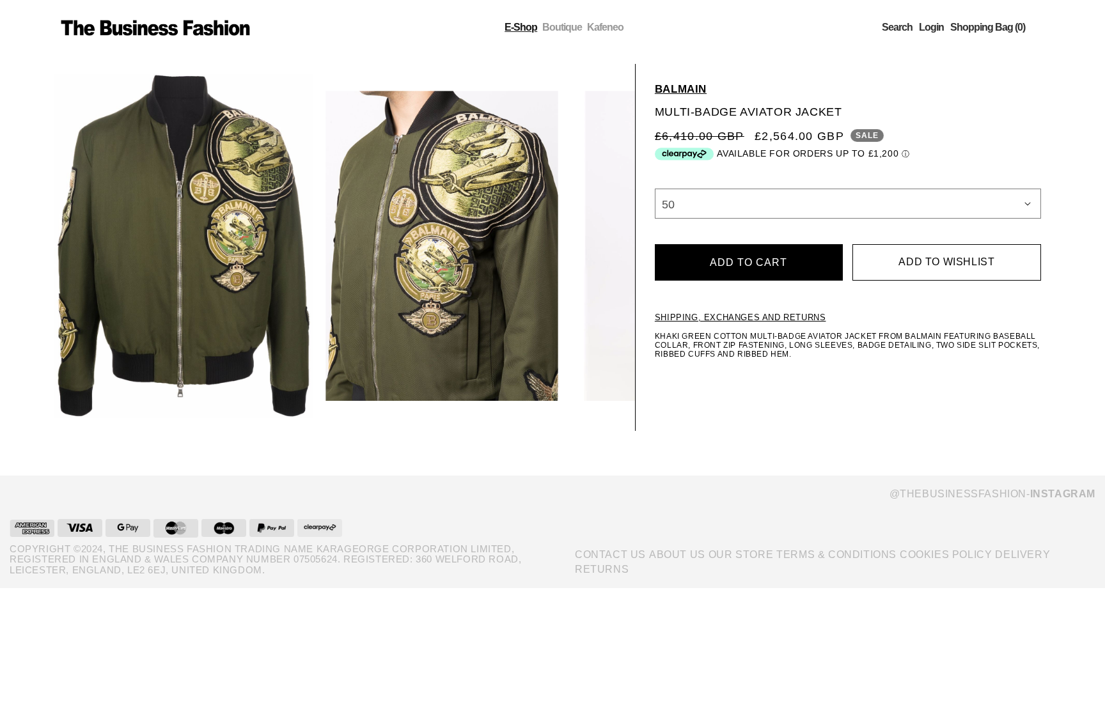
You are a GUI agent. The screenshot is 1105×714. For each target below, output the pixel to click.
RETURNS (602, 569)
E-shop (521, 27)
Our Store (741, 554)
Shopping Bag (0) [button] (987, 27)
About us (677, 554)
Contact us (610, 554)
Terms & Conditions (836, 554)
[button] (897, 27)
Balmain (681, 89)
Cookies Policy (946, 554)
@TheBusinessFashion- (992, 493)
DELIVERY (1022, 554)
